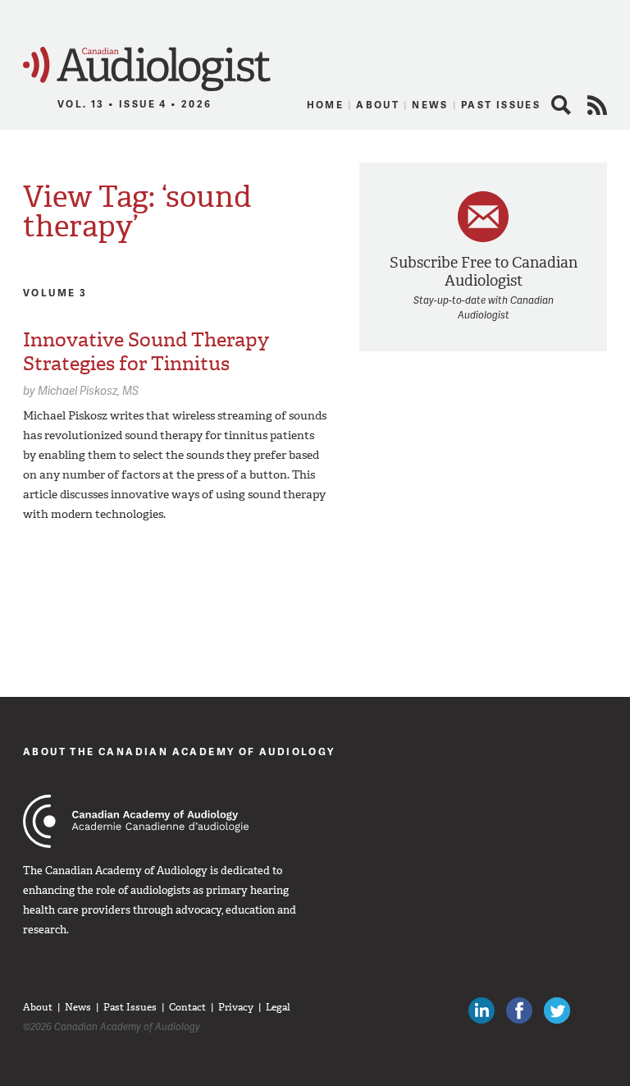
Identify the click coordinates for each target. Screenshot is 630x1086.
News (430, 105)
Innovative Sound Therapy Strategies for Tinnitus (146, 352)
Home (326, 105)
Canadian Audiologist (147, 69)
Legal (278, 1007)
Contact (187, 1007)
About (377, 105)
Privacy (235, 1007)
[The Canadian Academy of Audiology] (136, 821)
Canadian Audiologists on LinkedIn (481, 1010)
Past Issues (501, 105)
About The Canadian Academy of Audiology (179, 751)
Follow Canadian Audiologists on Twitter (557, 1010)
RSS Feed (597, 105)
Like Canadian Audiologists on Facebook (519, 1010)
